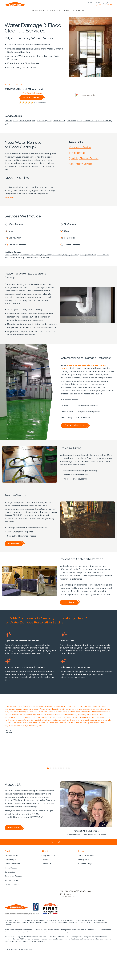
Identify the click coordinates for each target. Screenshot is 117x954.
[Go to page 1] (48, 768)
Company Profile (48, 855)
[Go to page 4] (56, 768)
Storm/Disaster (11, 868)
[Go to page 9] (69, 768)
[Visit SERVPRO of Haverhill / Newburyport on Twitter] (52, 842)
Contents (45, 257)
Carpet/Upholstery (71, 255)
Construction (10, 872)
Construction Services (80, 163)
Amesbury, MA (44, 120)
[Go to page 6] (61, 768)
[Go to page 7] (63, 768)
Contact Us (79, 10)
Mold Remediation (12, 864)
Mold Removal (77, 152)
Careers (44, 860)
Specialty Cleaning (12, 880)
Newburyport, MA (27, 120)
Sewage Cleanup (12, 255)
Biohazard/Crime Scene (30, 255)
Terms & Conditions (86, 855)
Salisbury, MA (59, 120)
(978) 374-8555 (104, 4)
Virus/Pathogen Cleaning (51, 255)
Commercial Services (80, 147)
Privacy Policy (83, 860)
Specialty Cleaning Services (83, 158)
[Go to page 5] (58, 768)
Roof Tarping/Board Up (14, 257)
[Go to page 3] (53, 768)
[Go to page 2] (50, 768)
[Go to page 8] (66, 768)
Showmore (9, 197)
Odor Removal (103, 255)
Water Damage (11, 855)
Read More (13, 827)
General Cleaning (12, 884)
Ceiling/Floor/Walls (88, 255)
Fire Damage (10, 860)
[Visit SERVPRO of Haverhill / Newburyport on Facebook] (65, 842)
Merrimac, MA (89, 120)
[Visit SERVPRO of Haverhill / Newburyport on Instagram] (59, 842)
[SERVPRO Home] (15, 4)
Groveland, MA (74, 120)
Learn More (13, 543)
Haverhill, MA (11, 120)
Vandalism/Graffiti (32, 257)
